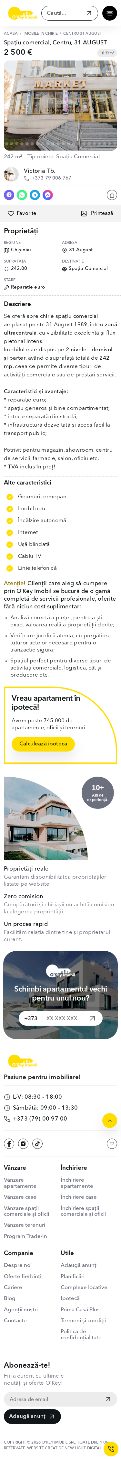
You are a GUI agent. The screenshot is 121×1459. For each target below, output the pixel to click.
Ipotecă (70, 1298)
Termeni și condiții (83, 1321)
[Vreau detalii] (92, 1018)
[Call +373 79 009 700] (111, 1449)
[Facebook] (9, 1144)
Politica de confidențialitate (81, 1334)
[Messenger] (48, 195)
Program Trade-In (25, 1236)
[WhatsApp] (22, 195)
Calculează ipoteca (43, 744)
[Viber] (9, 195)
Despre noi (18, 1265)
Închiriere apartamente (77, 1183)
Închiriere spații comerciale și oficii (83, 1211)
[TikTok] (37, 1144)
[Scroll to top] (109, 1120)
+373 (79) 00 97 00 (40, 1119)
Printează (102, 213)
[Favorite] (108, 73)
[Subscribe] (108, 1400)
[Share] (112, 195)
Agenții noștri (21, 1310)
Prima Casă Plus (80, 1310)
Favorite (26, 213)
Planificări (73, 1276)
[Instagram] (23, 1144)
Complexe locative (84, 1287)
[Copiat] (91, 73)
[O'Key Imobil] (22, 13)
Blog (9, 1298)
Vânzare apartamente (20, 1183)
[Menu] (109, 13)
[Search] (89, 14)
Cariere (13, 1287)
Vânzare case (20, 1197)
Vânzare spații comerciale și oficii (26, 1211)
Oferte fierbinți (22, 1276)
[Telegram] (35, 195)
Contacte (15, 1321)
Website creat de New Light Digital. (65, 1448)
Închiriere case (79, 1197)
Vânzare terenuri (24, 1225)
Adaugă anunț (27, 1416)
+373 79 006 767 (51, 178)
